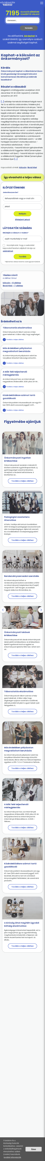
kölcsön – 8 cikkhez (12, 283)
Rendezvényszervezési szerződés (21, 576)
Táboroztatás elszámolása (17, 327)
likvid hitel (32, 167)
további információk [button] (12, 1157)
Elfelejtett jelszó (22, 219)
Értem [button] (33, 1149)
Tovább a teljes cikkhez (15, 340)
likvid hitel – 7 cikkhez (13, 285)
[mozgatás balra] (3, 610)
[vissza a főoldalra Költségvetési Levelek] (22, 3)
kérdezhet (29, 35)
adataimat (8, 251)
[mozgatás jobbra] (41, 610)
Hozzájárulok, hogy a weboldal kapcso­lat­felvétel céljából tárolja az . (19, 248)
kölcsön (23, 167)
